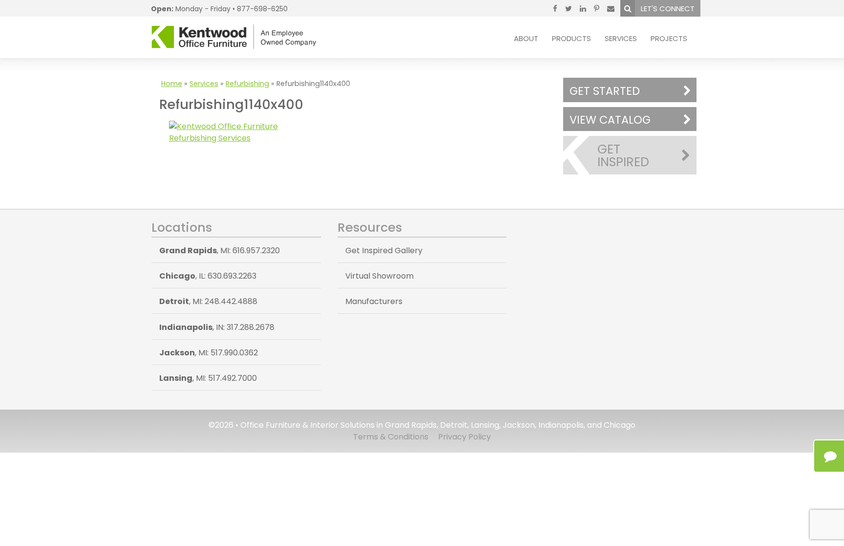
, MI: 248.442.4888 (208, 301)
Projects (669, 38)
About (526, 38)
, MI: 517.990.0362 (208, 352)
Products (571, 38)
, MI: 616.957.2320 (219, 250)
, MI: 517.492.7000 (208, 378)
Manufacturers (373, 301)
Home (171, 83)
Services (621, 38)
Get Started (605, 91)
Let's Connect (668, 8)
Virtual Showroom (379, 276)
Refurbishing (247, 83)
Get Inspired (623, 155)
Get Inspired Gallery (383, 250)
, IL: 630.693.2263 (207, 276)
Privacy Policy (464, 436)
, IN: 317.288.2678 (216, 327)
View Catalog (610, 120)
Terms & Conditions (390, 436)
